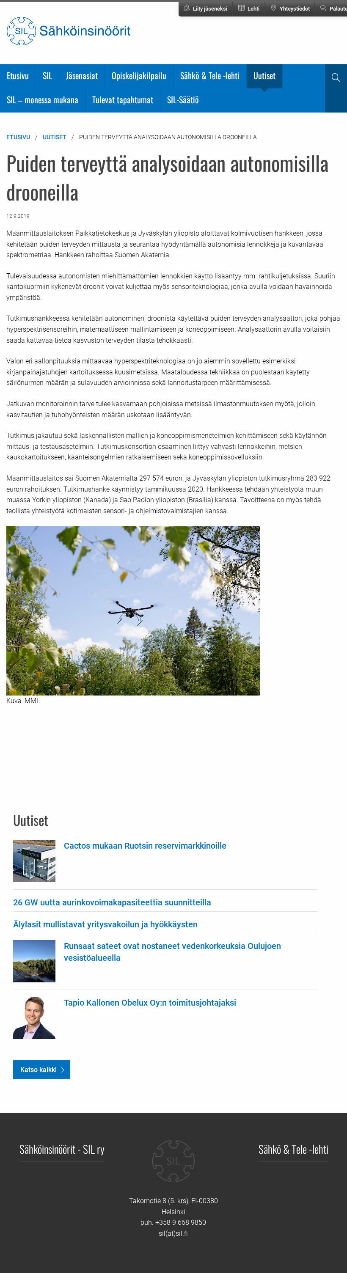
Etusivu (18, 75)
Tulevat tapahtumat (122, 99)
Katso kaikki (38, 1070)
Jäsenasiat (82, 75)
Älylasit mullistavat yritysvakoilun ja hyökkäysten (105, 924)
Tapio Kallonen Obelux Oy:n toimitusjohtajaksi (150, 1003)
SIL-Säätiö (183, 99)
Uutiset (264, 75)
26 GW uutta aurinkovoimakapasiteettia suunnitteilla (112, 902)
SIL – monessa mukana (42, 99)
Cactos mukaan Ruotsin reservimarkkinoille (145, 846)
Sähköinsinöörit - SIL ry (62, 1149)
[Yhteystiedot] (173, 1167)
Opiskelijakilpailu (139, 75)
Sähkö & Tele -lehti (210, 75)
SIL (47, 75)
